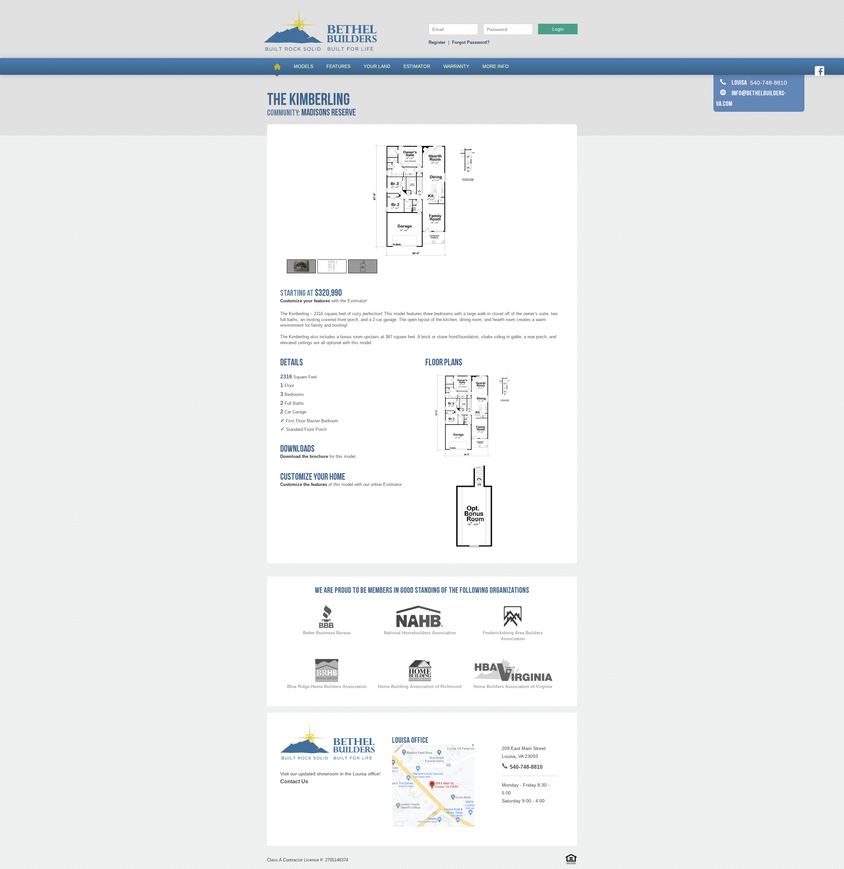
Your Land (377, 66)
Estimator (417, 66)
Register (437, 42)
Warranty (456, 66)
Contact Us (294, 781)
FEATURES (338, 66)
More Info (495, 66)
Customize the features (303, 484)
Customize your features (305, 300)
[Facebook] (819, 74)
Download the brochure (304, 456)
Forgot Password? (471, 42)
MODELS (303, 66)
